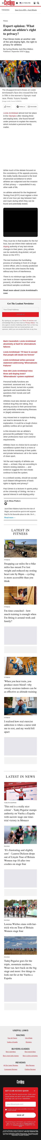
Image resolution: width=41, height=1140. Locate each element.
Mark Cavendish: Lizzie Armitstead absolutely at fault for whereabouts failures (19, 344)
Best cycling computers (30, 1056)
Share (8, 106)
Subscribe (27, 3)
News (27, 51)
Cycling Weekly (12, 49)
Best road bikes (11, 1052)
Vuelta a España (12, 1042)
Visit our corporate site (31, 1131)
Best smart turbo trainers (11, 1056)
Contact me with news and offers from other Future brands (21, 1109)
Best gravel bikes (30, 1052)
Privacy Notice (30, 323)
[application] (20, 220)
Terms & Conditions (18, 1125)
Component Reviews (10, 1069)
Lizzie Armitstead (10, 113)
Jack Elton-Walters (26, 49)
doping (6, 246)
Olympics (13, 116)
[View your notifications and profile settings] (17, 3)
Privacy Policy (28, 1123)
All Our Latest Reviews (10, 1065)
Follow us (22, 106)
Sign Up (20, 1115)
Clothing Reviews (30, 1069)
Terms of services (28, 320)
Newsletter (33, 106)
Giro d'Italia (28, 1038)
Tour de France (12, 1038)
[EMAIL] (6, 503)
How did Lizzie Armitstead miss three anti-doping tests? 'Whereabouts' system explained (18, 374)
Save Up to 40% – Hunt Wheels (26, 10)
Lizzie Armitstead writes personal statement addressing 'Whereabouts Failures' (20, 363)
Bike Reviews (30, 1065)
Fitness (5, 21)
